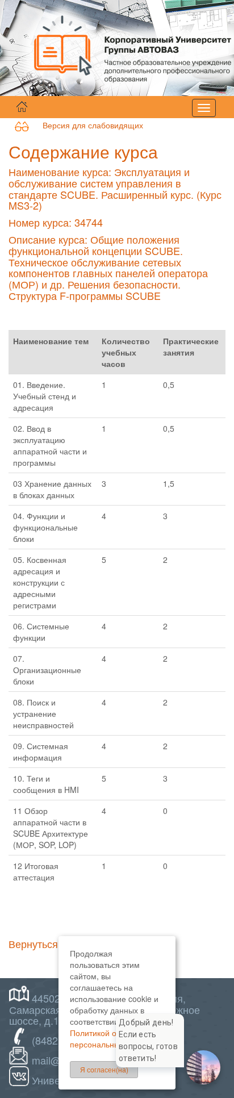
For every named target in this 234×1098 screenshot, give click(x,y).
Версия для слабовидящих (86, 125)
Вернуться (33, 943)
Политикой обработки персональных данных (112, 1038)
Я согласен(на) (104, 1069)
